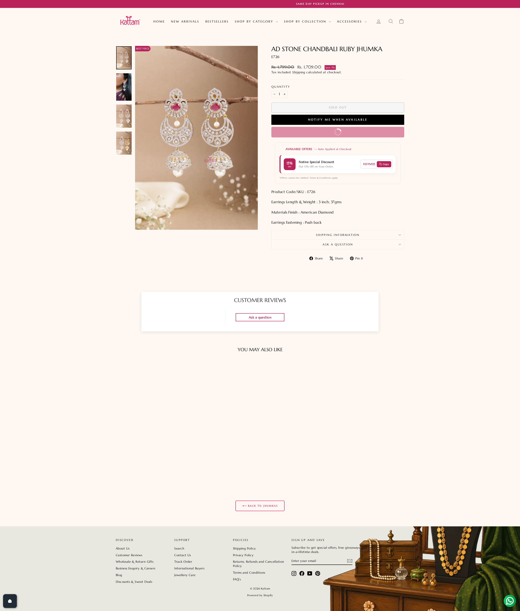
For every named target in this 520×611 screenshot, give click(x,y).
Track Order (183, 562)
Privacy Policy (243, 555)
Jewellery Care (184, 575)
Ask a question (338, 244)
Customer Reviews (129, 555)
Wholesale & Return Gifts (135, 562)
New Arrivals (185, 21)
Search (179, 548)
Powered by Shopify (260, 595)
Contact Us (182, 555)
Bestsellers (217, 21)
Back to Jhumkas (263, 505)
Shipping (298, 72)
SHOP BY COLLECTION (306, 21)
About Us (123, 548)
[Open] (10, 601)
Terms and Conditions (249, 572)
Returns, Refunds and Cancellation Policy (258, 564)
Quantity (280, 87)
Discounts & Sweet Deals (134, 582)
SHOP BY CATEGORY (255, 21)
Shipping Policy (244, 548)
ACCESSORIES (350, 21)
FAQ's (237, 579)
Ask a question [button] (260, 317)
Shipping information (338, 235)
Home (159, 21)
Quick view (150, 461)
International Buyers (189, 568)
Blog (119, 575)
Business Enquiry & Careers (135, 568)
